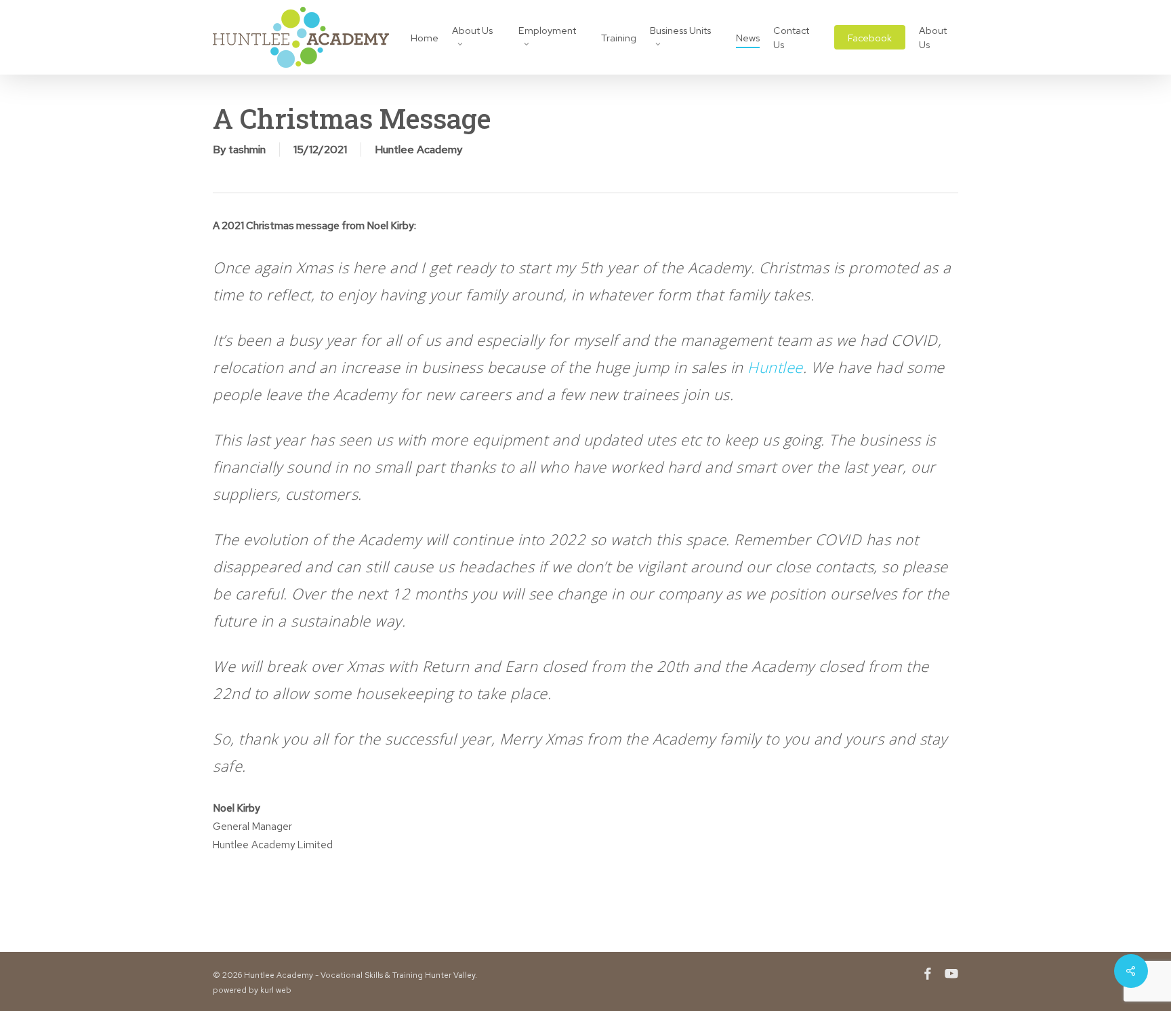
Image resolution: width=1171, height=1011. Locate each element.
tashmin (247, 149)
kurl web (275, 990)
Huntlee (775, 367)
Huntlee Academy (418, 149)
